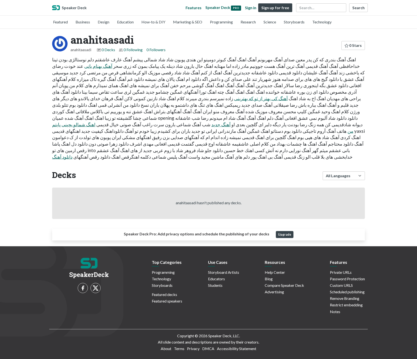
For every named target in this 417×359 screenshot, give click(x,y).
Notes (335, 311)
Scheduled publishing (347, 291)
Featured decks (164, 294)
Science (270, 22)
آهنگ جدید (220, 124)
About (166, 348)
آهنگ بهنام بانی (98, 66)
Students (215, 285)
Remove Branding (344, 298)
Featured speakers (167, 301)
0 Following (133, 49)
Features (194, 7)
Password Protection (347, 278)
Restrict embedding (346, 305)
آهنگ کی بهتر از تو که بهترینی (261, 98)
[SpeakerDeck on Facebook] (83, 288)
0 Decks (108, 49)
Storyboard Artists (223, 272)
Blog (269, 278)
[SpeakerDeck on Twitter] (95, 288)
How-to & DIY (153, 22)
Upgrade (284, 234)
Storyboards (294, 22)
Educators (216, 278)
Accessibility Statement (236, 348)
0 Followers (156, 49)
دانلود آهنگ (62, 157)
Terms (179, 348)
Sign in (250, 7)
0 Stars (355, 45)
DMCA (208, 348)
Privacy (193, 348)
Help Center (275, 272)
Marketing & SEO (187, 22)
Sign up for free (275, 7)
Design (103, 22)
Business (83, 22)
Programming (221, 22)
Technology (322, 22)
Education (125, 22)
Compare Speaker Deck (284, 285)
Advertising (274, 291)
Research (248, 22)
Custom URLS (341, 285)
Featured (60, 22)
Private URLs (341, 272)
